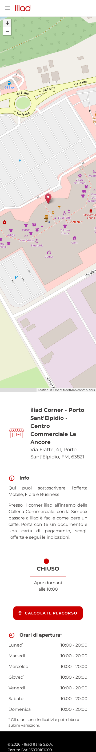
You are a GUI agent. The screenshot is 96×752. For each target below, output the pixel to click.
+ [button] (7, 23)
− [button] (7, 31)
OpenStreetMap (65, 390)
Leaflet (43, 390)
